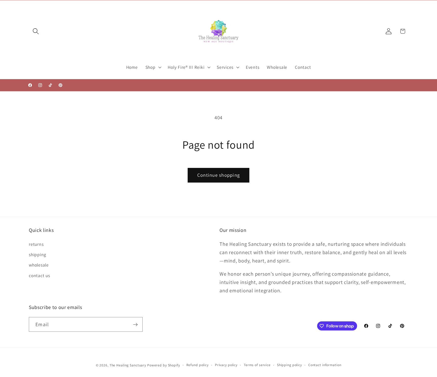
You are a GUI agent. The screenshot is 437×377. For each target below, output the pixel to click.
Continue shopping (218, 175)
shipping (37, 254)
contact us (39, 275)
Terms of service (257, 365)
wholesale (39, 265)
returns (36, 244)
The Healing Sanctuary (128, 365)
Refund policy (197, 365)
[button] (36, 31)
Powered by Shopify (163, 365)
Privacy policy (226, 365)
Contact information (324, 365)
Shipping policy (289, 365)
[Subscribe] (135, 324)
